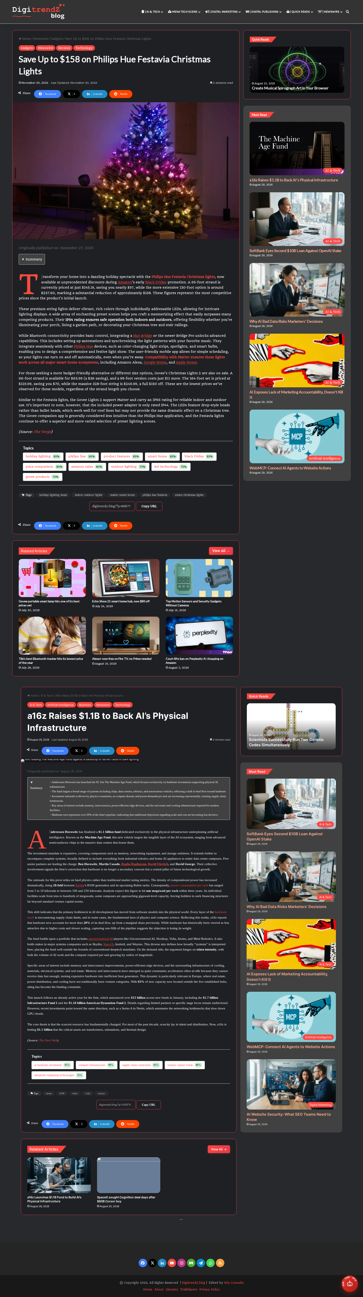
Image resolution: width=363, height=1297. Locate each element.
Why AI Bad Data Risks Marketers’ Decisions (286, 321)
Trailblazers (188, 1289)
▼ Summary (31, 259)
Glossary (172, 1289)
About (159, 1289)
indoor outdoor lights (88, 495)
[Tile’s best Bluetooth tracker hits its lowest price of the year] (52, 635)
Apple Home (186, 362)
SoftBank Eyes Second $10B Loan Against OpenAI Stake (295, 250)
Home (26, 38)
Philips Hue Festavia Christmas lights (183, 277)
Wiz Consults (234, 1282)
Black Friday (156, 282)
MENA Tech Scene (184, 11)
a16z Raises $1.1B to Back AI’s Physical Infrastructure (294, 180)
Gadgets (57, 38)
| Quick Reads (299, 11)
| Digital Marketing (223, 11)
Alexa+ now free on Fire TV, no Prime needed (121, 658)
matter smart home (122, 495)
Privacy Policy (209, 1289)
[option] (297, 69)
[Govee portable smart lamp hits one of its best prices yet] (52, 578)
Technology (84, 48)
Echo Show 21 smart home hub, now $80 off (121, 601)
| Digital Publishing (263, 11)
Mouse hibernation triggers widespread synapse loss (295, 88)
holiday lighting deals (53, 495)
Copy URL (149, 506)
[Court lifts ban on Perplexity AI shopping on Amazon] (199, 635)
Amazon (125, 282)
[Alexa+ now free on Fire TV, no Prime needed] (125, 635)
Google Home (155, 362)
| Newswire (330, 11)
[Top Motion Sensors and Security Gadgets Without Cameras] (199, 578)
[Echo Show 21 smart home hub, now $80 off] (125, 578)
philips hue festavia (155, 495)
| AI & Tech (152, 11)
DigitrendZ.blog (193, 1282)
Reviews (64, 48)
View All (221, 551)
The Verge (42, 432)
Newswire (41, 38)
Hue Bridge (142, 336)
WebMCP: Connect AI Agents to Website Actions (290, 468)
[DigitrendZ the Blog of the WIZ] (38, 11)
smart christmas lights (189, 495)
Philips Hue (83, 346)
